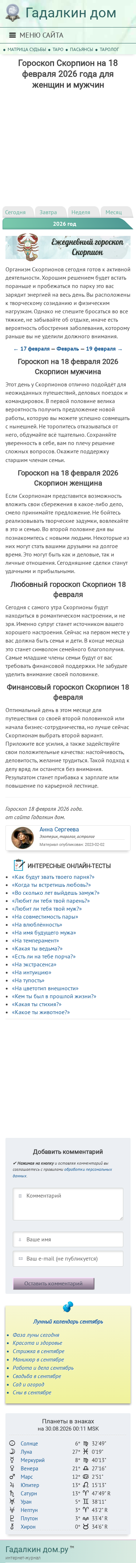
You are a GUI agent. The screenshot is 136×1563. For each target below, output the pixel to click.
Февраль (68, 348)
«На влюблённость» (37, 924)
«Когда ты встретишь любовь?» (51, 884)
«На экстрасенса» (34, 964)
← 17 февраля (31, 348)
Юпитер (30, 1485)
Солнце (29, 1443)
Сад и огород (28, 1384)
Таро (58, 49)
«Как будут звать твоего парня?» (53, 876)
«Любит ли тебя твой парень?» (51, 900)
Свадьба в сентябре (37, 1376)
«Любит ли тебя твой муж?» (47, 908)
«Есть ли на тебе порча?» (44, 956)
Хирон (28, 1526)
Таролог (109, 49)
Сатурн (29, 1493)
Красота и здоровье (37, 1342)
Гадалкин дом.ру (36, 1549)
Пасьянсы (81, 49)
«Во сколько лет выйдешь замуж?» (56, 892)
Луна (26, 1451)
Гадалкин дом (70, 13)
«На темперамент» (35, 940)
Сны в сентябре (32, 1392)
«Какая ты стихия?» (37, 1004)
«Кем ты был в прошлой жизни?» (54, 996)
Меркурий (33, 1460)
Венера (29, 1468)
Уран (26, 1501)
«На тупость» (28, 980)
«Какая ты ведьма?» (37, 948)
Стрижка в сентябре (38, 1351)
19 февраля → (104, 348)
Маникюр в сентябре (38, 1359)
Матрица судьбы (27, 49)
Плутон (29, 1518)
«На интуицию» (31, 972)
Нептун (29, 1510)
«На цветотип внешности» (45, 988)
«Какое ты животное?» (41, 1012)
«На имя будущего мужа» (44, 932)
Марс (27, 1476)
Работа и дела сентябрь (43, 1367)
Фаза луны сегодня (36, 1334)
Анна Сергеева (59, 829)
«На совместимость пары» (45, 916)
